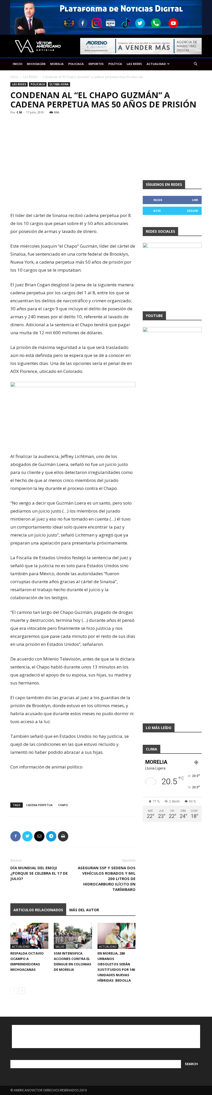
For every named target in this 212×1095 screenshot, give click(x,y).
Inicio (14, 77)
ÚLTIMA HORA (59, 84)
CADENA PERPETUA (39, 805)
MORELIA (57, 64)
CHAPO (63, 805)
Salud (59, 946)
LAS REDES (134, 64)
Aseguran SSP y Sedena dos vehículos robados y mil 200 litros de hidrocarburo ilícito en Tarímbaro (106, 878)
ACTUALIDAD (156, 64)
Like (195, 200)
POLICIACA (76, 64)
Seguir (192, 211)
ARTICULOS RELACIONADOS (38, 909)
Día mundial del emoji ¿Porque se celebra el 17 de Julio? (39, 873)
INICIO (17, 64)
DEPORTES (96, 64)
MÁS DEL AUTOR (84, 909)
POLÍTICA (115, 64)
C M (19, 112)
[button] (195, 64)
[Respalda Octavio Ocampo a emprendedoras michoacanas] (29, 936)
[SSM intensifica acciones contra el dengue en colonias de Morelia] (73, 936)
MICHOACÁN (36, 64)
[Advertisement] (72, 198)
